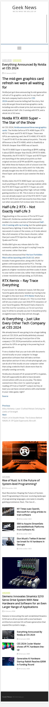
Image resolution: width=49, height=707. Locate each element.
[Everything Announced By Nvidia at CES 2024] (8, 634)
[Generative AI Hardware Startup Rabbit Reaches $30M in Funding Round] (8, 661)
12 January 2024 (10, 73)
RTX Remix (29, 296)
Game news (7, 60)
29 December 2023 (10, 488)
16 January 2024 (9, 611)
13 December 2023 (24, 548)
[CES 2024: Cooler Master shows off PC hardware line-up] (8, 646)
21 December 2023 (24, 534)
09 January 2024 (24, 668)
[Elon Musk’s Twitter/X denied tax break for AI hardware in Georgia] (8, 541)
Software (6, 476)
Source (5, 396)
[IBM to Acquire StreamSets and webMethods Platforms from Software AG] (8, 526)
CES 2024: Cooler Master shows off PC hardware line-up (30, 646)
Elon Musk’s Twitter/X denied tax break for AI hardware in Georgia (31, 541)
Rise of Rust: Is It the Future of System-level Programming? (21, 482)
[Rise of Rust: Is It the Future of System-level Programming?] (24, 457)
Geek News (24, 7)
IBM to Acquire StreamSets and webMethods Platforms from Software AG (30, 526)
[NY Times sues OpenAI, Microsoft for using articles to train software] (8, 511)
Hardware (17, 60)
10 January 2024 (24, 654)
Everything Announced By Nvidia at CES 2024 (29, 633)
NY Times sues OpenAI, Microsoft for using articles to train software (31, 511)
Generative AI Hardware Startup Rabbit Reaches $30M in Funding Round (31, 661)
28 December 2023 (24, 519)
